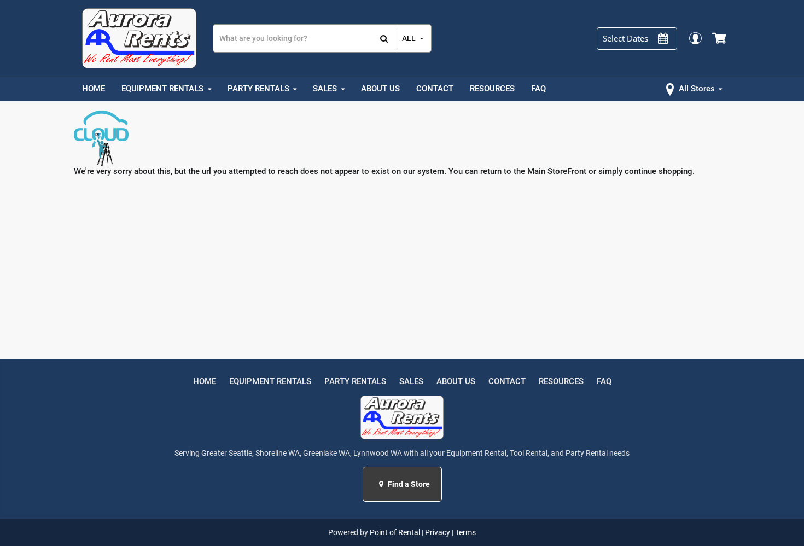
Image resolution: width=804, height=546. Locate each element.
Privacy (437, 532)
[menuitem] (93, 89)
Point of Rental (395, 532)
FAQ (604, 381)
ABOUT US (455, 381)
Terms (465, 532)
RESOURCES (561, 381)
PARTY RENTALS (355, 381)
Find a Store (408, 484)
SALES (411, 381)
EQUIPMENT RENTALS (270, 381)
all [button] (409, 38)
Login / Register (695, 38)
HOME (204, 381)
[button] (382, 484)
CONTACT (507, 381)
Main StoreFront (556, 171)
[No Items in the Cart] (720, 38)
